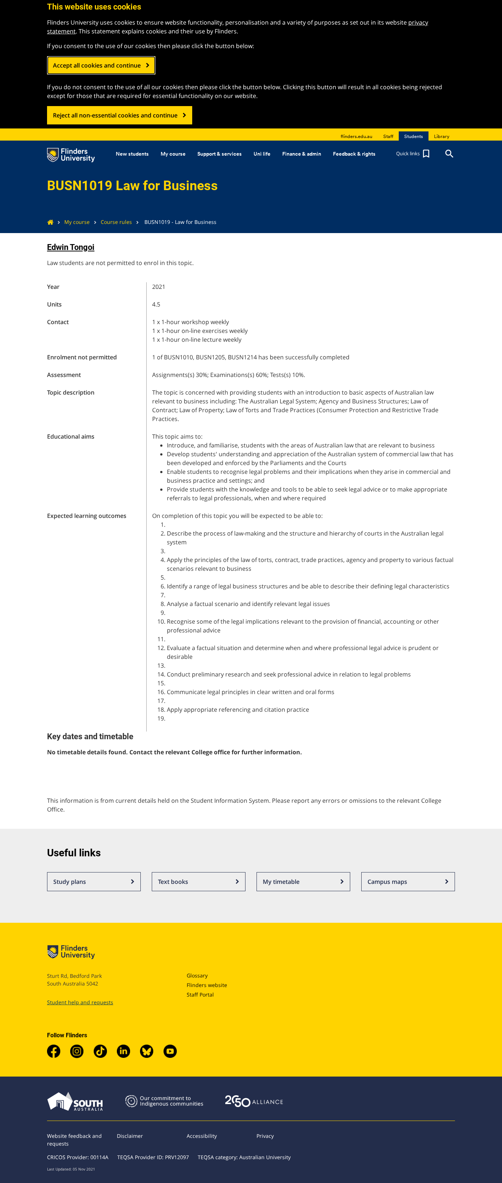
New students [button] (132, 154)
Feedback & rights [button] (354, 154)
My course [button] (173, 154)
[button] (413, 154)
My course (77, 221)
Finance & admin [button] (301, 154)
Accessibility (202, 1135)
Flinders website (207, 984)
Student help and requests (80, 1002)
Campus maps (387, 882)
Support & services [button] (219, 154)
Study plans (69, 882)
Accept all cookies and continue (97, 65)
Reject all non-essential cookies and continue (115, 115)
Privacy (265, 1135)
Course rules (116, 221)
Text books (173, 882)
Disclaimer (130, 1135)
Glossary (197, 975)
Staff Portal (200, 994)
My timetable (281, 882)
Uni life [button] (262, 154)
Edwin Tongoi (70, 247)
